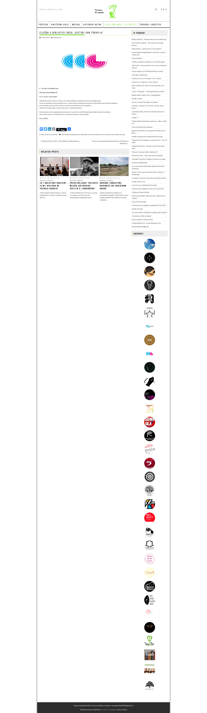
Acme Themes (122, 710)
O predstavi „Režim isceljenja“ (142, 216)
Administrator (57, 37)
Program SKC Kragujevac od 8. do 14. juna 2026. (148, 189)
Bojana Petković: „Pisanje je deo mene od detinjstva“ (149, 39)
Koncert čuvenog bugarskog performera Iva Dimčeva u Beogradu (110, 142)
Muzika (76, 24)
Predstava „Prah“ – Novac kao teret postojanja (147, 155)
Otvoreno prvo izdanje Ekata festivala (144, 185)
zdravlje (122, 134)
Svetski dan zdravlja (94, 134)
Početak (43, 24)
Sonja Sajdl (83, 134)
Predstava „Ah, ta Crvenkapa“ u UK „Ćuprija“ (146, 78)
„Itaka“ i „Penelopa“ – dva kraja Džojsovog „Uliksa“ (148, 91)
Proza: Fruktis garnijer (139, 202)
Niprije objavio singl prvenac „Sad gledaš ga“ (146, 95)
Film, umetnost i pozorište (121, 24)
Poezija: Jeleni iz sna (138, 181)
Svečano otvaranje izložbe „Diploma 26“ (145, 152)
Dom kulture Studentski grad (70, 134)
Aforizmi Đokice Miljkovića (140, 227)
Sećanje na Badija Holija (139, 163)
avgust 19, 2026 (105, 178)
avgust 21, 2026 (46, 178)
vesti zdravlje (115, 134)
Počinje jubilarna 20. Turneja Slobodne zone (146, 223)
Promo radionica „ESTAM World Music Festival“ (147, 71)
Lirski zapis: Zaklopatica (139, 75)
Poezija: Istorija (137, 98)
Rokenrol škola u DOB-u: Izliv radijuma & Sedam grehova (60, 141)
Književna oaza (60, 24)
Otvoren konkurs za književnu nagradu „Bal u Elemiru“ (149, 212)
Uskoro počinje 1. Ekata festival (142, 219)
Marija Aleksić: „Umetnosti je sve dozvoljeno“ (147, 49)
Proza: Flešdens (137, 58)
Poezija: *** (136, 117)
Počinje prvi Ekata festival (140, 192)
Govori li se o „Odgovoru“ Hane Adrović (145, 82)
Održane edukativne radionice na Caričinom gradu (148, 62)
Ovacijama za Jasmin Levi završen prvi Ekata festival (149, 178)
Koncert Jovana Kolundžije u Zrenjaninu (145, 102)
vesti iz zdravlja (105, 134)
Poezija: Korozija (137, 209)
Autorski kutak (92, 24)
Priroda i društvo (150, 24)
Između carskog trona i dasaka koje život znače (147, 136)
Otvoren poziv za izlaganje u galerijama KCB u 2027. (149, 205)
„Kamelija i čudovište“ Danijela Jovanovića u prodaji (148, 159)
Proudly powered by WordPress (90, 710)
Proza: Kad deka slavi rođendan (142, 127)
